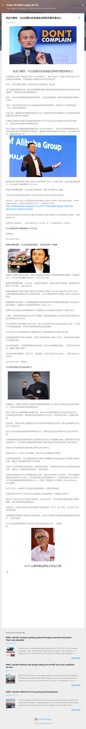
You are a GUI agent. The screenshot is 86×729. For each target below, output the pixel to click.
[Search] (83, 6)
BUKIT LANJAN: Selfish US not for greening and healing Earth (32, 692)
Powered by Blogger (44, 719)
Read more (75, 658)
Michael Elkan (47, 723)
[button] (79, 18)
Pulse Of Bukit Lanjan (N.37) (22, 5)
